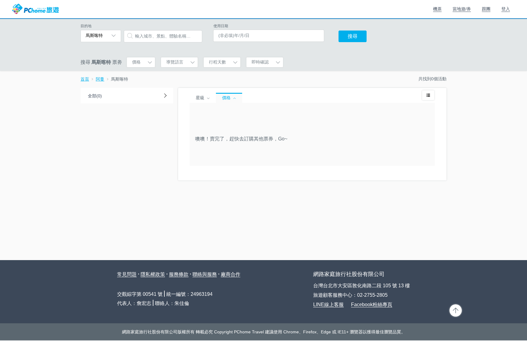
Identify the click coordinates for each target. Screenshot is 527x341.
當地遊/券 (462, 8)
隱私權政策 (153, 274)
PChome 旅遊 (35, 9)
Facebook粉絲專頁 (371, 304)
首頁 (85, 79)
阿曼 (100, 79)
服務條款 (178, 274)
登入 (505, 8)
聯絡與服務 (204, 274)
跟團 (486, 8)
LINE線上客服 (328, 304)
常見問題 (127, 274)
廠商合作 (230, 274)
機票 (437, 8)
